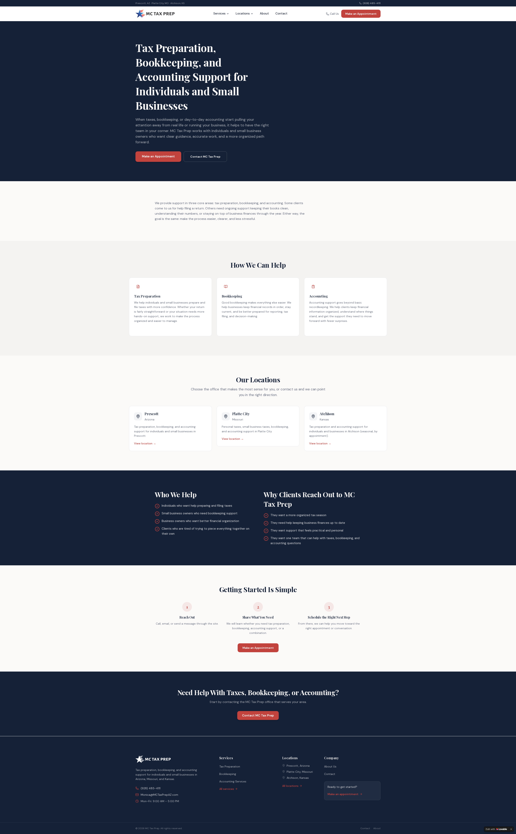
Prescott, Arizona (298, 765)
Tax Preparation (229, 766)
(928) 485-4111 (372, 3)
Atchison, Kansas (298, 778)
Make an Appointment (361, 14)
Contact (281, 13)
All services (226, 789)
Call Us (334, 14)
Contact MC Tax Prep (205, 156)
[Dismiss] (511, 829)
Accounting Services (232, 781)
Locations (243, 13)
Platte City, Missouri (300, 772)
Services (219, 13)
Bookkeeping (227, 774)
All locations (290, 786)
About (264, 13)
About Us (330, 766)
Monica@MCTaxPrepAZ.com (159, 795)
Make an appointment (343, 794)
